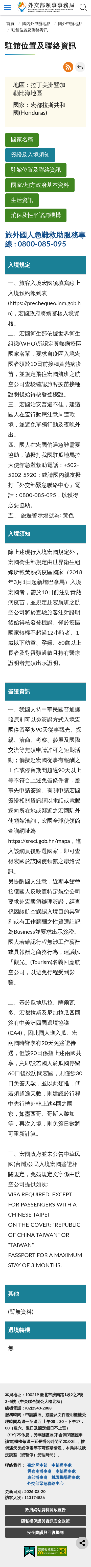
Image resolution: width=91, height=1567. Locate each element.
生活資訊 (22, 200)
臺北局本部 (37, 1465)
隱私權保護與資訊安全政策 (45, 1521)
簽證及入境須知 (30, 155)
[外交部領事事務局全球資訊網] (45, 7)
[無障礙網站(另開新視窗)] (52, 1552)
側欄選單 (7, 7)
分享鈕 (82, 1543)
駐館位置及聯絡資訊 (36, 170)
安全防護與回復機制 (45, 1533)
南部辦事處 (66, 1471)
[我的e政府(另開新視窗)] (29, 1552)
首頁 (10, 24)
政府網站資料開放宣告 (45, 1510)
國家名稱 (22, 139)
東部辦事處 (37, 1477)
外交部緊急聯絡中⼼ (45, 1484)
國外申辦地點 (70, 24)
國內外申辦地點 (36, 24)
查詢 (83, 7)
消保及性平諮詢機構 (36, 215)
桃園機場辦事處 (66, 1477)
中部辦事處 (62, 1465)
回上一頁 (80, 67)
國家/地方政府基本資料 (40, 185)
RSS (68, 67)
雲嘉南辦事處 (39, 1471)
